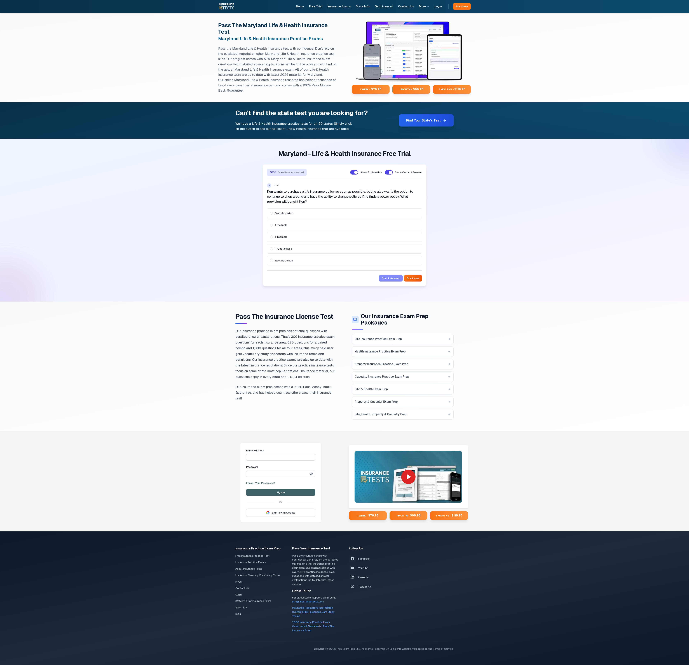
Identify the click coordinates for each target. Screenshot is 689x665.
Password (252, 467)
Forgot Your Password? (260, 483)
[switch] (354, 172)
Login (438, 6)
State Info (363, 6)
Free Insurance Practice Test (252, 555)
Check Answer (391, 278)
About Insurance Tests (248, 568)
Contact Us (406, 6)
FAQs (238, 581)
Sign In (280, 492)
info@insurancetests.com (308, 601)
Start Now (413, 278)
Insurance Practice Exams (250, 562)
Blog (238, 613)
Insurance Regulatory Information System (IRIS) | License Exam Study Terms (313, 612)
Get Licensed (384, 6)
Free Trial (315, 6)
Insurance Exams (339, 6)
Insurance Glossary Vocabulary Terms (257, 575)
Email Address (255, 450)
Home (300, 6)
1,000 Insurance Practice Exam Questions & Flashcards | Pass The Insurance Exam (313, 626)
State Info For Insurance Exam (253, 601)
